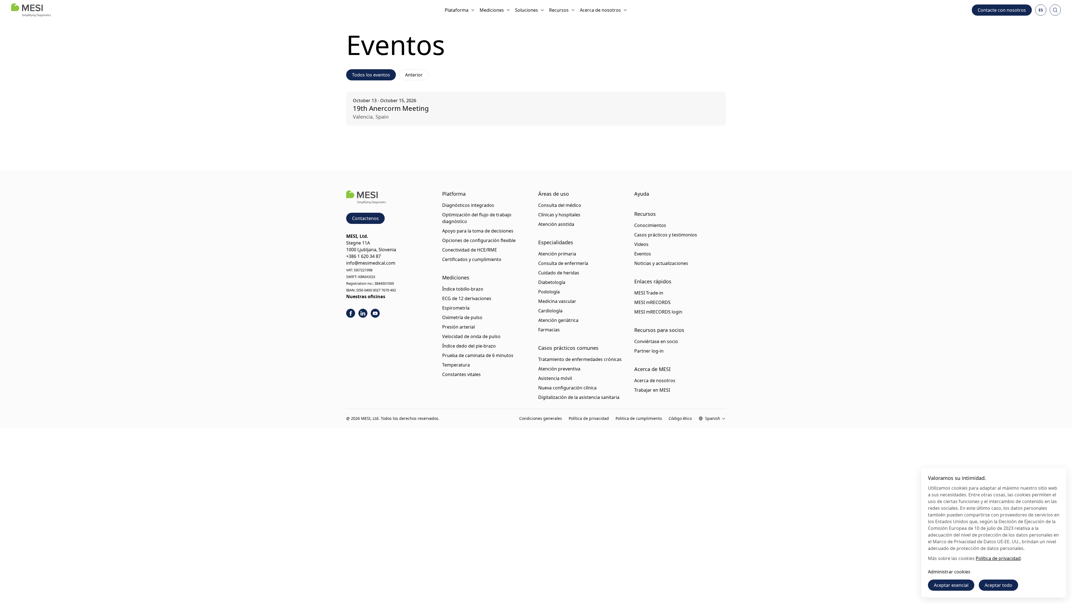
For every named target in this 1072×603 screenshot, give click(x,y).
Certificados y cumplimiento (471, 259)
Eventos (642, 254)
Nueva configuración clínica (567, 388)
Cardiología (550, 311)
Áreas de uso (553, 193)
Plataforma (456, 10)
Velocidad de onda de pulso (471, 336)
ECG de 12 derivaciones (466, 298)
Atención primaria (557, 254)
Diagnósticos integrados (468, 205)
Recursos (559, 10)
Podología (549, 292)
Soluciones (526, 10)
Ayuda (641, 193)
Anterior (414, 75)
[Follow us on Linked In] (362, 313)
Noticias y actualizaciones (661, 263)
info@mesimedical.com (370, 263)
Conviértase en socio (656, 341)
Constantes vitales (461, 374)
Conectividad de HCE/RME (469, 250)
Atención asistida (556, 224)
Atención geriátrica (558, 320)
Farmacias (549, 330)
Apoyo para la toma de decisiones (477, 231)
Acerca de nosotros (600, 10)
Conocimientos (650, 225)
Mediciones (492, 10)
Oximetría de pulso (462, 317)
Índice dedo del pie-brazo (469, 346)
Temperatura (456, 365)
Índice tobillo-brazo (462, 289)
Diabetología (551, 282)
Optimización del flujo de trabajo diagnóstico (476, 218)
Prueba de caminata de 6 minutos (477, 355)
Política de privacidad (589, 418)
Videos (641, 244)
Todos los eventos (371, 75)
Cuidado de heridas (558, 273)
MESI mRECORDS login (658, 312)
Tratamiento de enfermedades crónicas (580, 359)
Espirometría (456, 308)
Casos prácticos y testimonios (665, 235)
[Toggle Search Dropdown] (1055, 10)
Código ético (680, 418)
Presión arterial (458, 327)
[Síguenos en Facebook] (350, 313)
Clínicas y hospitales (559, 215)
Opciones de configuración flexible (479, 240)
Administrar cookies (949, 572)
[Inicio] (31, 10)
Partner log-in (649, 351)
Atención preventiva (559, 369)
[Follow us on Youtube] (375, 313)
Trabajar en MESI (652, 390)
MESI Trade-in (648, 293)
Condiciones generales (540, 418)
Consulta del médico (559, 205)
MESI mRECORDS (652, 302)
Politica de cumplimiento (639, 418)
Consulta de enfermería (563, 263)
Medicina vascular (557, 301)
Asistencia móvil (555, 378)
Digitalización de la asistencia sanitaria (578, 397)
